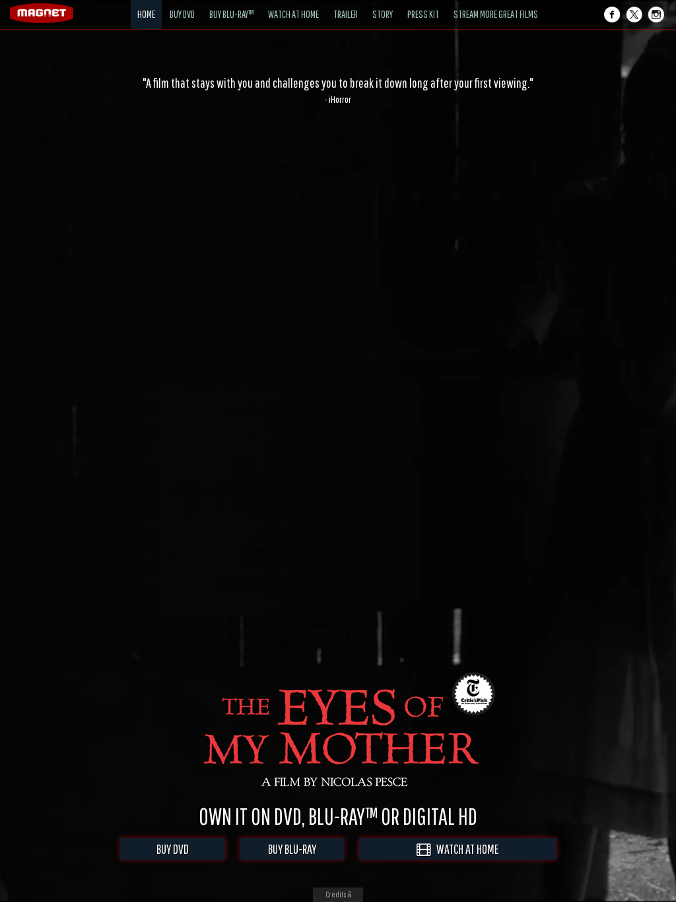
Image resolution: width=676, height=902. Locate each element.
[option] (338, 90)
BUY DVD (172, 848)
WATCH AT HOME (464, 848)
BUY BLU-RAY (292, 848)
